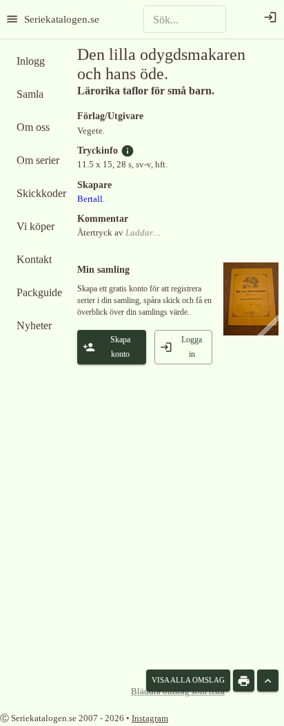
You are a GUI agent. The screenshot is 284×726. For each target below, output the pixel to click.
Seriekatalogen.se (61, 19)
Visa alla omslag (188, 680)
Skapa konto (120, 347)
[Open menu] (12, 19)
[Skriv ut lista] (243, 681)
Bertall (90, 199)
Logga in (191, 347)
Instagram (150, 718)
